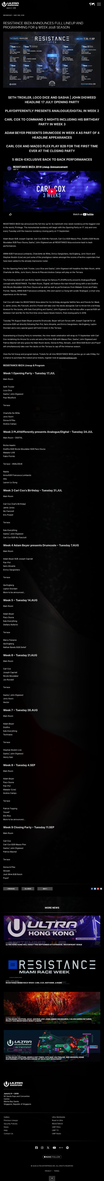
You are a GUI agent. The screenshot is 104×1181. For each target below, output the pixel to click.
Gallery (7, 1117)
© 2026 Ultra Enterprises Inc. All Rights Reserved (52, 1166)
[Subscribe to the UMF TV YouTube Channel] (54, 1147)
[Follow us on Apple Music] (52, 1157)
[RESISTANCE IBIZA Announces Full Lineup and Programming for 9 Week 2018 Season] (52, 87)
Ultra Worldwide (58, 1117)
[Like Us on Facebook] (36, 1147)
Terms (56, 1171)
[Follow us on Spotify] (67, 1147)
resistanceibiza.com (68, 358)
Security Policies (10, 1124)
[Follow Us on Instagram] (42, 1147)
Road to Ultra (57, 1120)
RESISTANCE (57, 1124)
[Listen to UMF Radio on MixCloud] (61, 1147)
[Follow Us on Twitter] (48, 1147)
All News (28, 888)
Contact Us (8, 1133)
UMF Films (56, 1127)
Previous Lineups (11, 1120)
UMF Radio (56, 1133)
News (6, 1127)
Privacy (48, 1171)
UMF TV (55, 1130)
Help (6, 1130)
